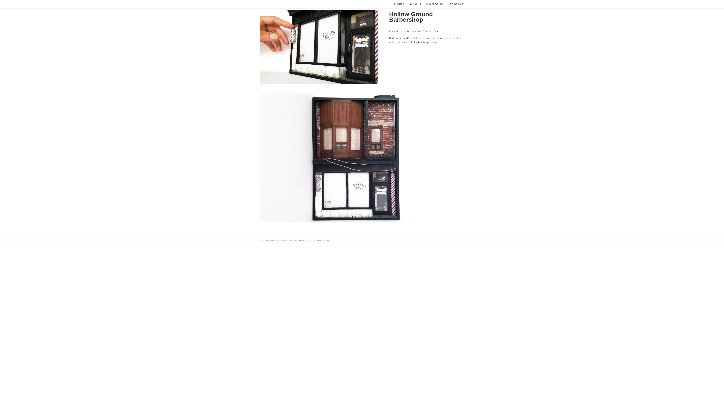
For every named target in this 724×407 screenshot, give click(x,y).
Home (399, 4)
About (415, 4)
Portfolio (435, 4)
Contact (456, 4)
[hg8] (362, 221)
